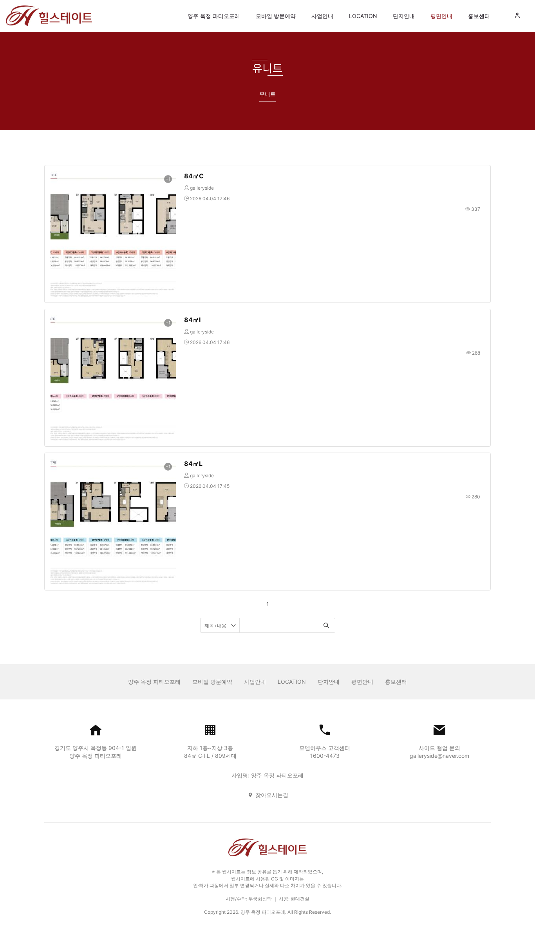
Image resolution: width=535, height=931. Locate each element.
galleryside (202, 188)
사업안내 (322, 16)
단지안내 (404, 16)
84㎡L (193, 463)
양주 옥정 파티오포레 (214, 16)
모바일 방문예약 (276, 16)
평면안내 (441, 16)
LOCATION (363, 16)
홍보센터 (479, 16)
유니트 (267, 94)
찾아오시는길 (271, 795)
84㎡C (194, 176)
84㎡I (192, 320)
